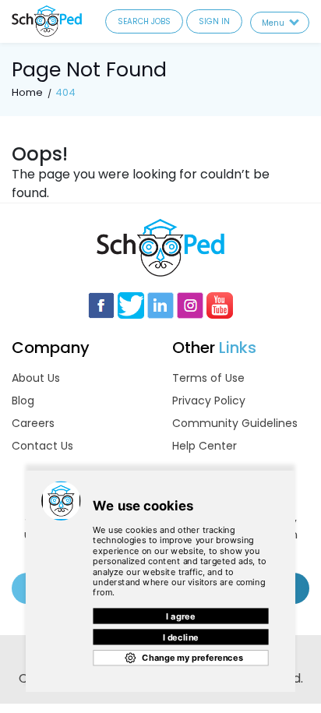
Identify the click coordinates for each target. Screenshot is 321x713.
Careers (33, 423)
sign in (214, 21)
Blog (23, 400)
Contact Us (42, 446)
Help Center (204, 446)
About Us (36, 378)
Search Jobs (144, 21)
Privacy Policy (208, 400)
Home (27, 92)
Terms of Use (208, 378)
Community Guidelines (235, 423)
